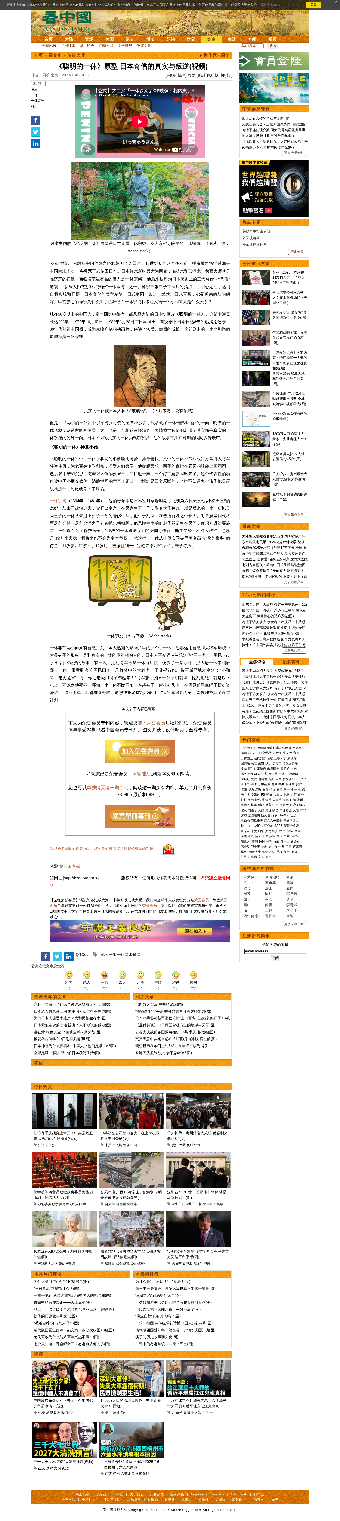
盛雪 (268, 899)
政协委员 (44, 1204)
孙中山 (285, 841)
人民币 (276, 800)
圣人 (41, 1468)
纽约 (171, 39)
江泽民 (177, 1413)
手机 (279, 852)
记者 (119, 1263)
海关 (244, 836)
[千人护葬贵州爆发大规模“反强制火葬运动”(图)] (198, 1096)
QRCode (83, 955)
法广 (244, 794)
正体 (182, 75)
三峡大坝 (280, 758)
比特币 (259, 800)
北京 (244, 810)
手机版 (171, 75)
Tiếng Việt (239, 1494)
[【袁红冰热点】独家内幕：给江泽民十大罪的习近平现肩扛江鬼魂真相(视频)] (198, 1363)
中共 (108, 1145)
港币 (300, 800)
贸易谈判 (289, 779)
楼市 (254, 805)
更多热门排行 (294, 650)
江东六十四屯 (273, 820)
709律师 (283, 815)
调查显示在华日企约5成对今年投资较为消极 (171, 1046)
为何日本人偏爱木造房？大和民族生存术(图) (70, 1018)
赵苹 (290, 899)
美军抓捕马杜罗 (254, 244)
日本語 (259, 1494)
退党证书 (239, 1499)
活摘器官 (260, 758)
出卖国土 (247, 758)
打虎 (272, 789)
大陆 (69, 39)
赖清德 (293, 774)
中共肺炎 (247, 748)
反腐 (265, 789)
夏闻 (290, 888)
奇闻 (252, 39)
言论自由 (247, 831)
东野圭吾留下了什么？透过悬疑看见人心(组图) (72, 1004)
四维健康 (251, 916)
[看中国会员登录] (274, 61)
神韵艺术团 (112, 1499)
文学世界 (124, 46)
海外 (295, 836)
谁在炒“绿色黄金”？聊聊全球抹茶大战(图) (67, 1032)
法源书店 (134, 1499)
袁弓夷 (276, 763)
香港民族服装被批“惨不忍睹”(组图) (163, 1053)
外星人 (245, 857)
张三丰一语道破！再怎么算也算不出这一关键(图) (74, 1309)
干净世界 (89, 1499)
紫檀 (123, 1204)
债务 (301, 794)
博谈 (150, 39)
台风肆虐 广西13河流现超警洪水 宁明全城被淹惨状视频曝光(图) (289, 399)
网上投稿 (83, 1494)
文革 (261, 857)
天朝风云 (49, 46)
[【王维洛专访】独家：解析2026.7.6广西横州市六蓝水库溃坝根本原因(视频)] (131, 1424)
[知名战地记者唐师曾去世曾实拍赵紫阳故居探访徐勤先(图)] (131, 1214)
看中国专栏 (69, 866)
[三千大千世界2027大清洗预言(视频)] (64, 1424)
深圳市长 (178, 1204)
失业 (108, 1413)
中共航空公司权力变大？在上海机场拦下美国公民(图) (289, 297)
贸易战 (267, 753)
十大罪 (196, 1413)
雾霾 (244, 815)
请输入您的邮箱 (275, 945)
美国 (109, 39)
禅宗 (34, 106)
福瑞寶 (220, 1499)
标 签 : (38, 83)
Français (217, 1494)
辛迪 (290, 916)
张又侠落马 (251, 238)
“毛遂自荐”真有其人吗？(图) (56, 1323)
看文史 (55, 55)
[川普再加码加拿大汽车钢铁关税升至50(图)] (256, 373)
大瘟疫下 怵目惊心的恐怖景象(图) (268, 616)
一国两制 (300, 789)
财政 (261, 805)
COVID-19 (255, 753)
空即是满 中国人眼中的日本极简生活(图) (67, 1053)
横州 (116, 1474)
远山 (268, 888)
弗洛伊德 (247, 774)
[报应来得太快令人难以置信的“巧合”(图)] (256, 454)
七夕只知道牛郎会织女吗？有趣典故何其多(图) (72, 1344)
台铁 (270, 758)
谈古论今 (87, 46)
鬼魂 (186, 1413)
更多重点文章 (294, 515)
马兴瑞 (218, 1204)
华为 (251, 789)
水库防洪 (142, 1474)
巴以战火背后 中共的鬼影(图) (159, 1004)
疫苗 (261, 763)
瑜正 (247, 910)
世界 (191, 39)
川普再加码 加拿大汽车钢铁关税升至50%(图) (288, 378)
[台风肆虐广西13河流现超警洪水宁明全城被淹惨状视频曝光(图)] (131, 1155)
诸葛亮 (297, 846)
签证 (258, 836)
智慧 (265, 852)
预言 (287, 852)
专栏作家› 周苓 (214, 55)
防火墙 (265, 815)
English (197, 1494)
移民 (282, 831)
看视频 (169, 1499)
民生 (287, 836)
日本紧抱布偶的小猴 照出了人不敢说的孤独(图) (72, 1025)
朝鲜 (269, 794)
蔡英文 (301, 805)
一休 (34, 95)
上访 (294, 815)
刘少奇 (272, 846)
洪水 (49, 1468)
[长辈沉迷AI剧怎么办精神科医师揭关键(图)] (64, 1214)
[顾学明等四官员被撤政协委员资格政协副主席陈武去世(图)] (64, 1155)
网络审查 (257, 820)
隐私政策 (177, 1494)
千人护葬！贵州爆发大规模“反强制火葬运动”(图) (289, 479)
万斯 (271, 779)
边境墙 (262, 779)
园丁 (247, 899)
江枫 (268, 910)
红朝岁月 (106, 46)
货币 (268, 800)
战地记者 (129, 1263)
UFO (257, 774)
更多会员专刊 (294, 153)
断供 (124, 1413)
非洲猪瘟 (286, 810)
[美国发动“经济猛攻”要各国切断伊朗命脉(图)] (256, 312)
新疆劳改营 (291, 825)
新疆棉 (292, 758)
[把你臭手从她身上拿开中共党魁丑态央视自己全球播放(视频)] (64, 1096)
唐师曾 (110, 1263)
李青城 (291, 905)
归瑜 (290, 883)
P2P (303, 810)
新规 (126, 1145)
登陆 (141, 773)
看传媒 (203, 1499)
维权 (274, 815)
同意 (313, 5)
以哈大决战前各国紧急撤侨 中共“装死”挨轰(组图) (175, 1032)
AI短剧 (42, 1263)
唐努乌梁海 (290, 820)
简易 (290, 877)
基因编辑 (254, 815)
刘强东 (252, 810)
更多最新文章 (294, 582)
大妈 (261, 810)
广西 (108, 1474)
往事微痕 (260, 768)
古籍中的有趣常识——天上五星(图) (63, 1302)
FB (263, 794)
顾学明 (57, 1204)
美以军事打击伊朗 (256, 231)
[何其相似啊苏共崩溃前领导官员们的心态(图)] (256, 333)
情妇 (244, 789)
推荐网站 (68, 1499)
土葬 (182, 1145)
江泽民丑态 (46, 1145)
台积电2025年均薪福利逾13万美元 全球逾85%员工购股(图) (288, 277)
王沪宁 (301, 779)
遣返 (251, 836)
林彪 (264, 846)
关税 (254, 779)
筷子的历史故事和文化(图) (55, 1316)
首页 (48, 39)
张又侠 (287, 753)
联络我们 (103, 1494)
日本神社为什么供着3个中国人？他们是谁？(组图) (75, 1046)
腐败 (258, 789)
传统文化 (143, 46)
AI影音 (60, 1263)
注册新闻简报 (256, 936)
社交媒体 (254, 794)
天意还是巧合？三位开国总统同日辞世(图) (274, 124)
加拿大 (277, 794)
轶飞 (247, 888)
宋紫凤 (249, 877)
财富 (268, 805)
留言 (201, 75)
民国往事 (68, 46)
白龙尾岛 (257, 825)
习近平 (198, 1263)
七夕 (41, 1413)
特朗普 (286, 748)
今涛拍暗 (272, 877)
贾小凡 (249, 883)
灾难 (65, 1468)
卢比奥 (296, 748)
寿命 (254, 857)
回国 (265, 836)
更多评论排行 (294, 728)
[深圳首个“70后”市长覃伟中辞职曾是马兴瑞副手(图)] (198, 1155)
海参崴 (284, 805)
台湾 (293, 805)
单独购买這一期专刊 (107, 787)
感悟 (272, 852)
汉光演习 (247, 768)
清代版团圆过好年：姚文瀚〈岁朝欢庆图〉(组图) (74, 1330)
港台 (130, 39)
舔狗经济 (68, 1413)
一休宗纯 (37, 101)
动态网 (258, 1499)
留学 (298, 831)
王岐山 (283, 774)
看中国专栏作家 (258, 868)
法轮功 (245, 820)
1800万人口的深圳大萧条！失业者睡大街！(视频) (289, 439)
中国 (133, 1145)
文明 (57, 1468)
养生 (268, 857)
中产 (275, 805)
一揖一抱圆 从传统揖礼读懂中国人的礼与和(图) (72, 1295)
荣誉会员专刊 (256, 108)
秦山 (247, 905)
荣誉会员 (201, 900)
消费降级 (53, 1413)
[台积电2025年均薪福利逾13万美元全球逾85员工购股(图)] (256, 272)
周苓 (247, 894)
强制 (197, 1145)
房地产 (245, 805)
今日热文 (43, 1086)
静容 (268, 905)
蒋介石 (296, 841)
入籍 (272, 836)
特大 (210, 75)
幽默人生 (255, 852)
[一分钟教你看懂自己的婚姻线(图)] (256, 414)
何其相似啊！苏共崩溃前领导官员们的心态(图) (289, 338)
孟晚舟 (245, 779)
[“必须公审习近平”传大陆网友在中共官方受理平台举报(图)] (198, 1214)
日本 (34, 89)
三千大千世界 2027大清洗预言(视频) (63, 1462)
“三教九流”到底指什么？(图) (56, 1288)
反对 (190, 1145)
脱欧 (287, 794)
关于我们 (137, 1494)
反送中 (290, 784)
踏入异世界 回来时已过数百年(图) (268, 136)
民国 (262, 841)
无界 (275, 1499)
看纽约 (186, 1499)
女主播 (259, 831)
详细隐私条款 (270, 5)
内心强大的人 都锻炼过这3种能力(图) (270, 633)
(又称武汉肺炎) (264, 748)
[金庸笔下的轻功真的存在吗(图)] (256, 494)
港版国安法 (290, 763)
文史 (211, 39)
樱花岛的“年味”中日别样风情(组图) (62, 1039)
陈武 (66, 1204)
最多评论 (257, 662)
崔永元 (255, 784)
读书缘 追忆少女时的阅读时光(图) (268, 147)
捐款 (119, 1494)
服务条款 (157, 1494)
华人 (275, 831)
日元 (293, 800)
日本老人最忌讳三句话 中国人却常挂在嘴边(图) (72, 1011)
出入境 (117, 1145)
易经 (244, 852)
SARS (278, 825)
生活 (232, 39)
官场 (89, 39)
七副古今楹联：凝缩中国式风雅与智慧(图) (274, 565)
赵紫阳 (142, 1263)
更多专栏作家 (294, 924)
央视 (268, 831)
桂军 (269, 841)
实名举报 (178, 1263)
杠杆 (244, 800)
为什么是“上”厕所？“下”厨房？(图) (61, 1282)
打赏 (191, 75)
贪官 (299, 784)
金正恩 (273, 774)
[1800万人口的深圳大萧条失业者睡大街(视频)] (131, 1363)
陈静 (268, 894)
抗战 (276, 841)
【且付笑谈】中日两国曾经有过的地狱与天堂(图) (175, 1025)
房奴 (116, 1413)
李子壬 (291, 910)
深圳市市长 (194, 1204)
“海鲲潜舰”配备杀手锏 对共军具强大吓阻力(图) (173, 1011)
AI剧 (51, 1263)
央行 (294, 794)
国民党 (284, 768)
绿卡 (280, 836)
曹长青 (270, 916)
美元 (251, 800)
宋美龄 (245, 846)
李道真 (270, 883)
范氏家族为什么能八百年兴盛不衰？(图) (66, 1337)
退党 (294, 768)
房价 (268, 810)
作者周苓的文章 (50, 997)
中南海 (265, 784)
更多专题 (297, 252)
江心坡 (268, 825)
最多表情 (291, 662)
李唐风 (291, 894)
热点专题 (251, 222)
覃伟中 (208, 1204)
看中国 (69, 20)
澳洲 (255, 841)
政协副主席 (78, 1204)
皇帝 (289, 846)
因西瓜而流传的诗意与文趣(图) (265, 118)
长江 (254, 763)
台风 (108, 1204)
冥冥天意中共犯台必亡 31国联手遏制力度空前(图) (176, 1039)
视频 (272, 39)
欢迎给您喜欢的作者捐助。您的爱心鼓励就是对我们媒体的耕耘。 (103, 849)
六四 (296, 753)
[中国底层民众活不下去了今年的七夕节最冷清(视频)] (64, 1363)
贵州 (175, 1145)
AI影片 (70, 1263)
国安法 (245, 763)
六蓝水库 (128, 1474)
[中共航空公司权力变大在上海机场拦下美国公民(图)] (131, 1096)
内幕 (274, 784)
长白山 (245, 825)
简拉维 (132, 1204)
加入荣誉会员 (151, 722)
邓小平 (255, 846)
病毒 (244, 753)
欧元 (286, 800)
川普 (278, 748)
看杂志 (153, 1499)
